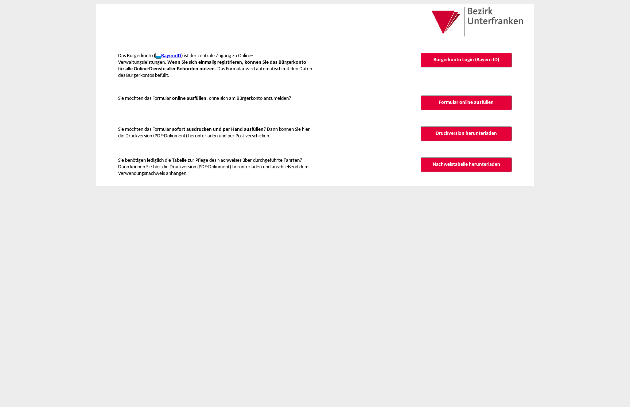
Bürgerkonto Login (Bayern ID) (466, 60)
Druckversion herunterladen (466, 133)
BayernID (171, 56)
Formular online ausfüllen (466, 102)
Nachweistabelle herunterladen (466, 164)
